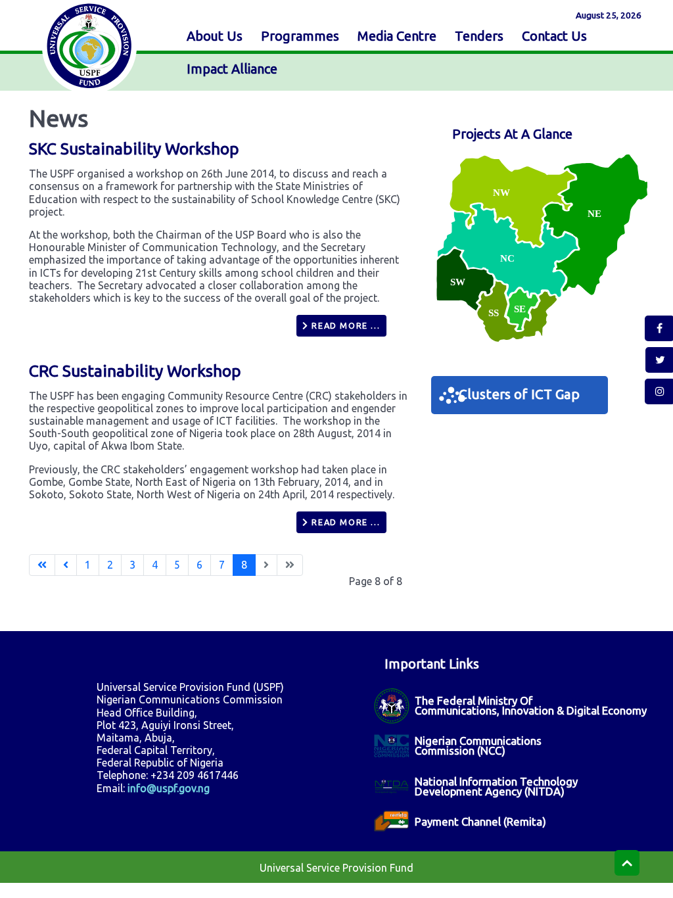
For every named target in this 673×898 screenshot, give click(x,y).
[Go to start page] (42, 565)
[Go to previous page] (66, 565)
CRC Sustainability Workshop (135, 371)
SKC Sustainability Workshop (134, 148)
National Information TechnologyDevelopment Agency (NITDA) (496, 786)
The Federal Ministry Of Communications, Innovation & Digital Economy (531, 705)
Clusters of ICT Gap (519, 394)
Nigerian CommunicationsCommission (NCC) (478, 745)
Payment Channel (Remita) (480, 821)
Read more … (345, 325)
